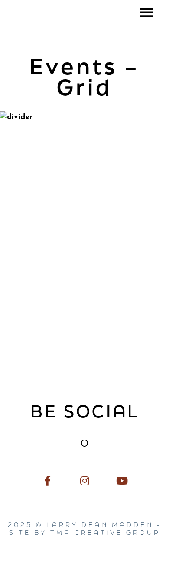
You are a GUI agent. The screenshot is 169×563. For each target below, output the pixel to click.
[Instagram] (84, 480)
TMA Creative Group (105, 532)
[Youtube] (121, 480)
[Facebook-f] (47, 480)
